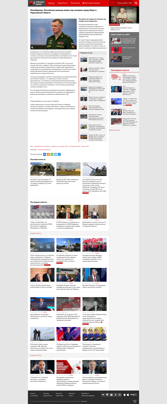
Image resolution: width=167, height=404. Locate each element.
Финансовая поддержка (87, 395)
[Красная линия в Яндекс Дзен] (111, 394)
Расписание (59, 393)
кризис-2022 (85, 146)
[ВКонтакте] (44, 154)
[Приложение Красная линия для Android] (125, 394)
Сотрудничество (47, 395)
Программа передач (92, 3)
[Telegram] (55, 154)
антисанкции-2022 (74, 146)
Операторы (46, 393)
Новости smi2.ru (35, 233)
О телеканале (34, 395)
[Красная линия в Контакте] (103, 394)
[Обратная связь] (112, 3)
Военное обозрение (44, 149)
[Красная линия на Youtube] (115, 394)
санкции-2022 (63, 146)
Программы (75, 3)
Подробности (62, 3)
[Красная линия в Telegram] (107, 394)
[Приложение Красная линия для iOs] (128, 394)
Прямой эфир (59, 395)
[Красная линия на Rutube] (119, 394)
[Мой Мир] (59, 154)
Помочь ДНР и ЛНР (124, 3)
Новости (51, 3)
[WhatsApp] (51, 154)
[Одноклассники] (48, 154)
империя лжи (54, 146)
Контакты (32, 393)
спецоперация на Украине (42, 146)
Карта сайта (84, 401)
